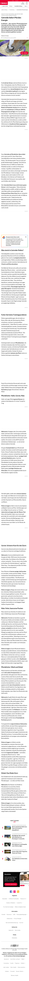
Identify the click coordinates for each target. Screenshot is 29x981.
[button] (14, 48)
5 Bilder (25, 53)
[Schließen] (25, 237)
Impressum (9, 914)
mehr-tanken (6, 967)
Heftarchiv (11, 930)
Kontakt (3, 914)
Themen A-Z (23, 898)
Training (10, 6)
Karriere (21, 922)
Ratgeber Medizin (5, 6)
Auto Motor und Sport (15, 959)
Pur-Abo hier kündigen (8, 906)
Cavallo (11, 963)
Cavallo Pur (19, 902)
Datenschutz (9, 918)
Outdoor (7, 971)
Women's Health (14, 975)
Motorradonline (21, 967)
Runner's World (19, 971)
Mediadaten (14, 937)
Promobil (12, 971)
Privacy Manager (17, 918)
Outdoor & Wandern (10, 902)
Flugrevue (17, 963)
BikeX (23, 959)
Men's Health (13, 967)
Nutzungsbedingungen (21, 914)
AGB (14, 914)
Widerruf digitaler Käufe (20, 906)
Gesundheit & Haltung (18, 6)
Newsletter (4, 898)
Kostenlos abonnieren (11, 884)
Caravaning (6, 963)
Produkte (16, 0)
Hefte (13, 0)
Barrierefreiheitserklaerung (12, 922)
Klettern (23, 963)
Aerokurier (6, 959)
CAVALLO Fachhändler (14, 898)
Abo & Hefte (17, 930)
